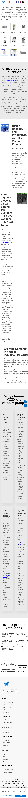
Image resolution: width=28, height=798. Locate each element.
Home (3, 754)
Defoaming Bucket (6, 712)
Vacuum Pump (6, 716)
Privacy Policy (15, 783)
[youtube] (21, 2)
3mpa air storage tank (11, 635)
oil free (5, 242)
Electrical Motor (7, 736)
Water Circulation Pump (8, 730)
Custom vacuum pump (4, 648)
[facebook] (16, 2)
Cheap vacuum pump (4, 641)
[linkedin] (18, 2)
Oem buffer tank (17, 635)
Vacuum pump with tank (11, 641)
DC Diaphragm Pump (7, 722)
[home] (7, 686)
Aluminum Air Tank (6, 707)
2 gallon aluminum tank (4, 635)
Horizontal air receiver (11, 648)
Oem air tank (18, 647)
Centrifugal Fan (5, 740)
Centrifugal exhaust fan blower (18, 642)
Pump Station (5, 732)
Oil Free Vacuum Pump (8, 725)
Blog (22, 783)
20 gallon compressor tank (24, 635)
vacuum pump (11, 80)
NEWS (3, 761)
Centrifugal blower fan (24, 641)
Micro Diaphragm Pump (8, 727)
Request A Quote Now (22, 668)
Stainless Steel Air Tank (8, 704)
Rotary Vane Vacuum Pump (9, 720)
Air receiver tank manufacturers (24, 649)
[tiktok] (23, 2)
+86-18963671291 (9, 769)
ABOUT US (5, 759)
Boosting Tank (5, 709)
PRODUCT (5, 756)
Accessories (5, 745)
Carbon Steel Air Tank (7, 702)
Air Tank (4, 698)
